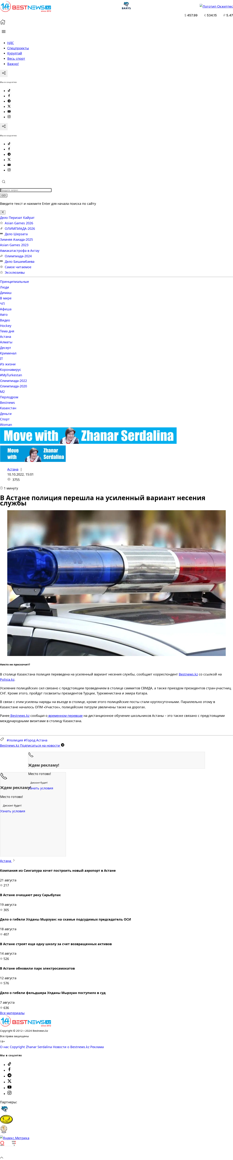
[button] (3, 31)
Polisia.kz (7, 679)
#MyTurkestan (11, 375)
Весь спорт (16, 58)
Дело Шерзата (16, 234)
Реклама (97, 1047)
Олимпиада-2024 (18, 256)
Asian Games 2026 (19, 223)
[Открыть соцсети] (4, 73)
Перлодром (9, 397)
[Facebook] (9, 96)
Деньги (6, 413)
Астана (5, 336)
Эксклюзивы (15, 272)
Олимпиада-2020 (13, 386)
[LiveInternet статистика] (8, 1152)
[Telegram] (9, 101)
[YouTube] (9, 111)
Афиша (5, 309)
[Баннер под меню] (88, 442)
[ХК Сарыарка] (6, 1122)
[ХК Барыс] (4, 1112)
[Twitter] (9, 106)
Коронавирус (10, 369)
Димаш (5, 292)
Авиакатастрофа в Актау (19, 250)
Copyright (17, 1047)
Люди (4, 287)
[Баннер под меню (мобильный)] (33, 460)
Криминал (8, 353)
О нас (4, 1047)
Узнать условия (40, 788)
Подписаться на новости (30, 745)
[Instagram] (9, 117)
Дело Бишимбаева (19, 261)
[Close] (2, 212)
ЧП (2, 303)
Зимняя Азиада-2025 (16, 239)
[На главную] (2, 23)
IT (1, 358)
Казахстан (8, 408)
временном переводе (65, 715)
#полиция (15, 740)
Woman (6, 424)
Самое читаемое (18, 267)
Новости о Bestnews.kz (71, 1047)
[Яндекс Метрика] (14, 1138)
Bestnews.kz (188, 674)
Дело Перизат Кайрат (17, 217)
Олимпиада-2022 (13, 380)
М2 (2, 391)
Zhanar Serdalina (39, 1047)
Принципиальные (14, 281)
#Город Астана (35, 740)
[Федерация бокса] (3, 1132)
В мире (5, 298)
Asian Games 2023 (14, 245)
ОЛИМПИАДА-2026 (20, 228)
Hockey (5, 325)
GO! (3, 195)
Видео (5, 320)
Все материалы (12, 1013)
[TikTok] (9, 90)
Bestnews (7, 402)
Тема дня (7, 331)
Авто (4, 314)
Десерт (5, 347)
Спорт (5, 419)
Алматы (6, 342)
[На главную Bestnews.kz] (25, 1025)
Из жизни (8, 364)
